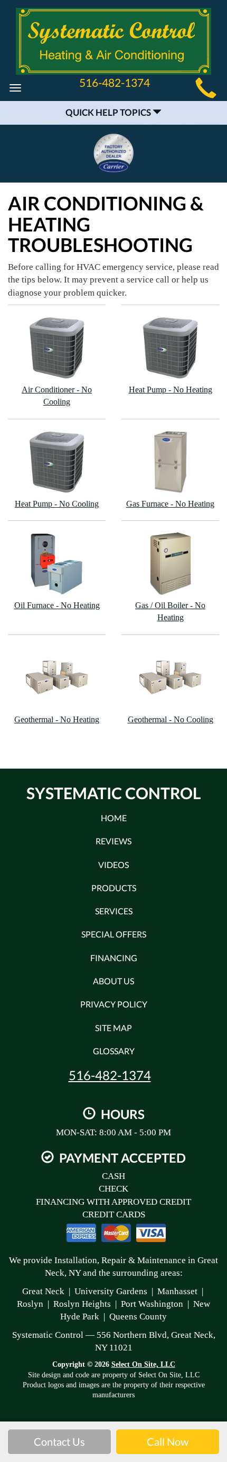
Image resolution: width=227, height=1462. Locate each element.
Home (114, 818)
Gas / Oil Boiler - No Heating (170, 611)
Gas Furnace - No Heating (170, 503)
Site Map (113, 1028)
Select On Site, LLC (143, 1364)
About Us (113, 981)
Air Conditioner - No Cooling (57, 395)
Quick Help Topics (109, 112)
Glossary (114, 1051)
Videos (113, 865)
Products (113, 888)
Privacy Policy (113, 1004)
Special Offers (113, 934)
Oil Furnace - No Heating (57, 605)
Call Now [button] (167, 1441)
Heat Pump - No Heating (170, 389)
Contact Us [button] (59, 1441)
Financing (113, 958)
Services (114, 911)
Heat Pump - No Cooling (57, 503)
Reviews (113, 841)
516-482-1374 (110, 1075)
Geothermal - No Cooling (170, 719)
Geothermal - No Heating (56, 719)
